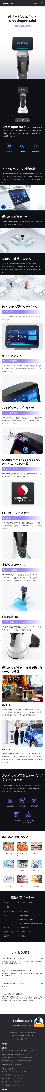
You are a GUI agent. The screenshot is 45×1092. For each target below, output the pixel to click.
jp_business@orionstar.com (22, 1035)
